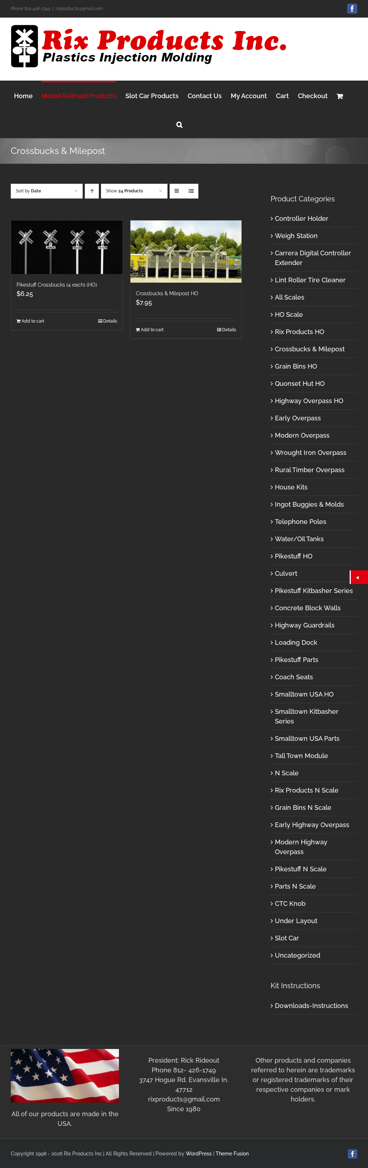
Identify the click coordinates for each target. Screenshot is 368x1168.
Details (110, 321)
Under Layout (296, 921)
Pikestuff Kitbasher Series (314, 590)
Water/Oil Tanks (299, 539)
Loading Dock (296, 642)
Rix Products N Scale (307, 790)
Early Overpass (298, 418)
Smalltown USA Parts (307, 738)
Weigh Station (296, 235)
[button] (179, 123)
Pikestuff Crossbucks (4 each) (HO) (57, 285)
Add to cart (33, 321)
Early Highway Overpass (312, 825)
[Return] (359, 577)
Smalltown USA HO (304, 694)
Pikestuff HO (293, 556)
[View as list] (191, 191)
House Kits (291, 487)
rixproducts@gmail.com (79, 8)
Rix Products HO (299, 332)
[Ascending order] (92, 191)
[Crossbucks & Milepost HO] (186, 251)
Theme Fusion (232, 1153)
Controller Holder (301, 218)
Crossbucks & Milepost (310, 349)
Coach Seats (294, 677)
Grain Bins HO (296, 366)
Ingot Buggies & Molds (309, 504)
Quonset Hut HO (300, 383)
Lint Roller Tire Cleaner (310, 280)
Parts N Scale (295, 886)
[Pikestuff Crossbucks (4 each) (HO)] (67, 247)
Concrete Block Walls (308, 608)
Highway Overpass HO (309, 401)
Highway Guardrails (305, 625)
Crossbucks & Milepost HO (167, 293)
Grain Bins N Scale (303, 807)
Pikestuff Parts (296, 659)
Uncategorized (297, 955)
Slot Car (287, 938)
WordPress (199, 1153)
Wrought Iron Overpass (310, 452)
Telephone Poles (300, 521)
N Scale (287, 773)
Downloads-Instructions (311, 1005)
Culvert (286, 573)
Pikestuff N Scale (301, 869)
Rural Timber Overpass (310, 470)
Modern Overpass (302, 435)
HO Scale (289, 314)
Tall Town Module (301, 755)
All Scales (289, 297)
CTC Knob (290, 903)
